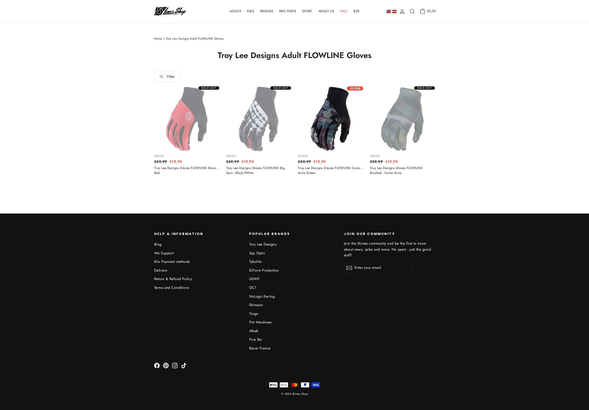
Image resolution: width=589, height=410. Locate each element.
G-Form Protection (264, 270)
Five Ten (255, 339)
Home (158, 38)
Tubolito (255, 261)
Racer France (260, 348)
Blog (158, 244)
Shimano (256, 305)
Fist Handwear (260, 322)
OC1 (252, 287)
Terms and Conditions (171, 287)
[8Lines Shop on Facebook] (157, 365)
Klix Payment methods (172, 261)
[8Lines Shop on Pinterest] (166, 365)
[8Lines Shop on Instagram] (175, 365)
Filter (170, 76)
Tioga (253, 313)
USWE (254, 278)
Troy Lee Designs (263, 244)
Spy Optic (257, 253)
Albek (253, 331)
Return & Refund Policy (173, 278)
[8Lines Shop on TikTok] (184, 365)
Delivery (160, 270)
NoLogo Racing (262, 296)
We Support (164, 253)
